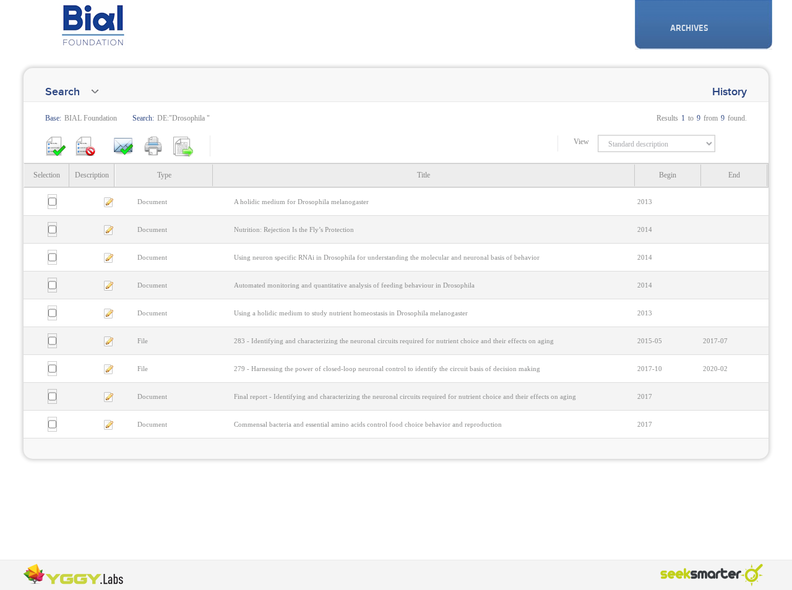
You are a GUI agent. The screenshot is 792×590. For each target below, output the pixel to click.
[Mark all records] (55, 145)
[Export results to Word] (183, 145)
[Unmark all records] (85, 145)
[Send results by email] (123, 145)
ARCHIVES (689, 28)
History (729, 91)
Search (62, 91)
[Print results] (153, 145)
